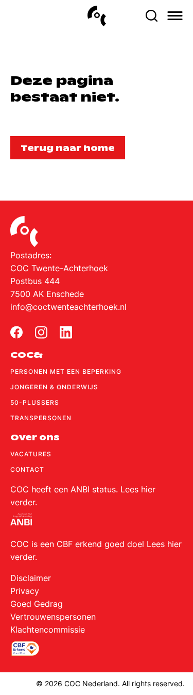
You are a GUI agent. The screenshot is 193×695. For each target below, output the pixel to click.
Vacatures (30, 454)
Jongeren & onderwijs (54, 387)
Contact (27, 469)
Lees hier (137, 489)
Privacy (24, 591)
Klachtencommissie (47, 629)
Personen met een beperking (65, 371)
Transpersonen (41, 418)
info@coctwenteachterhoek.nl (68, 307)
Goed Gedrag (36, 604)
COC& (26, 355)
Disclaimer (30, 578)
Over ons (35, 437)
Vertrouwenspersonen (53, 616)
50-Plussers (34, 402)
